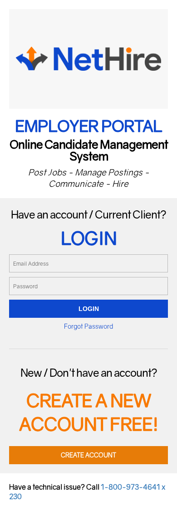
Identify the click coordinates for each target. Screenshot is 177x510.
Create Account (88, 455)
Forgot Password (88, 326)
